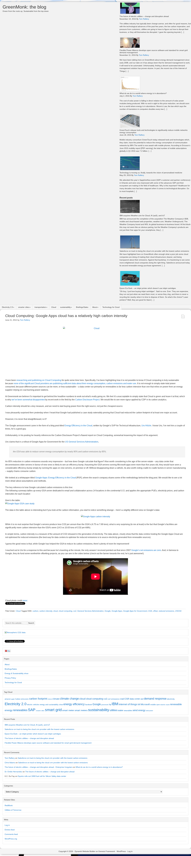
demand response (155, 698)
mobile (153, 704)
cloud (55, 611)
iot (139, 704)
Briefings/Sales (82, 307)
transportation (40, 307)
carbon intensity (45, 611)
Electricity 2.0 (7, 307)
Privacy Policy (10, 678)
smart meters (81, 710)
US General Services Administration (81, 442)
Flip (8, 651)
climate (55, 699)
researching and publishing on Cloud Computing (39, 380)
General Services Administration (90, 611)
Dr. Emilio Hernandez (13, 772)
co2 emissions (113, 699)
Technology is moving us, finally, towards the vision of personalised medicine (151, 173)
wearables (128, 710)
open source (160, 705)
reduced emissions (166, 611)
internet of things (128, 704)
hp (110, 704)
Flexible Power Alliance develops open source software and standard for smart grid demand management (48, 743)
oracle (168, 704)
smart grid (53, 710)
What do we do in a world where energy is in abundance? (143, 93)
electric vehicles (33, 705)
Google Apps (117, 611)
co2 (74, 611)
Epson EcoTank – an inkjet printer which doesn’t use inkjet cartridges (148, 288)
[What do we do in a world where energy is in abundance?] (130, 91)
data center (135, 699)
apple (13, 699)
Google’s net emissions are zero (146, 550)
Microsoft (145, 704)
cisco (50, 699)
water (120, 710)
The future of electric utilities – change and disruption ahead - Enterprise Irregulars (39, 767)
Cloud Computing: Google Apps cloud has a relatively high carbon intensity (66, 316)
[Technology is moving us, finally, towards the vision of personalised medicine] (130, 170)
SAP (31, 710)
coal (122, 699)
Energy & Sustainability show (16, 673)
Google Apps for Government (135, 611)
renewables (20, 710)
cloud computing (65, 611)
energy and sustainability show (51, 705)
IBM (115, 704)
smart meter (68, 710)
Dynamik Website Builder (85, 851)
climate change (69, 698)
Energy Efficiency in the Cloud (78, 425)
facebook (88, 705)
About (94, 307)
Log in (7, 825)
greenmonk (104, 704)
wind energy (139, 710)
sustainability (65, 307)
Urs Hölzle (146, 425)
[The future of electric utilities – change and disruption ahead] (130, 14)
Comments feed (11, 834)
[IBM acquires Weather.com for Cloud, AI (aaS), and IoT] (130, 213)
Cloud (53, 307)
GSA (150, 611)
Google (108, 611)
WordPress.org (11, 839)
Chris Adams (10, 763)
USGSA (178, 611)
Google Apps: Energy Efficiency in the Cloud (55, 478)
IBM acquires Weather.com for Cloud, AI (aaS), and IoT (142, 215)
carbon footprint (38, 698)
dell (142, 699)
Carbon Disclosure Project (87, 400)
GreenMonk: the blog (24, 7)
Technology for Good (111, 307)
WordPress (121, 851)
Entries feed (10, 830)
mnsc (25, 600)
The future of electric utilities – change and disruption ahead (144, 16)
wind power (149, 710)
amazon (8, 699)
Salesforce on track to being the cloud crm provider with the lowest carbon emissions (154, 251)
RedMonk (9, 805)
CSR (126, 699)
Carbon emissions (22, 699)
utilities (113, 710)
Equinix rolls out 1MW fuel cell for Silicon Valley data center (42, 776)
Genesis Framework (106, 851)
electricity (171, 699)
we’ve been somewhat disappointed (28, 400)
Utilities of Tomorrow (13, 810)
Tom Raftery (10, 758)
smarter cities (23, 307)
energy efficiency (74, 704)
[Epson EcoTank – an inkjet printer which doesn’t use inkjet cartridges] (130, 285)
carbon (35, 611)
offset (155, 611)
